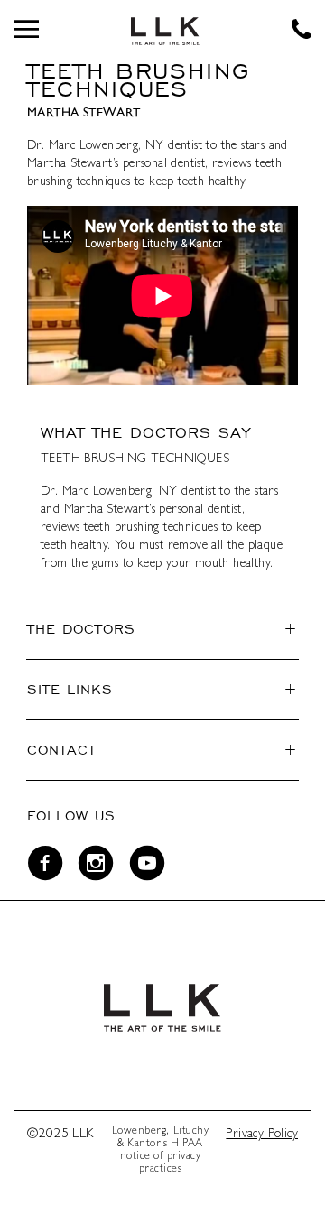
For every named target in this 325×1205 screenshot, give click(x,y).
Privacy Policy (262, 1134)
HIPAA (187, 1144)
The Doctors (81, 628)
